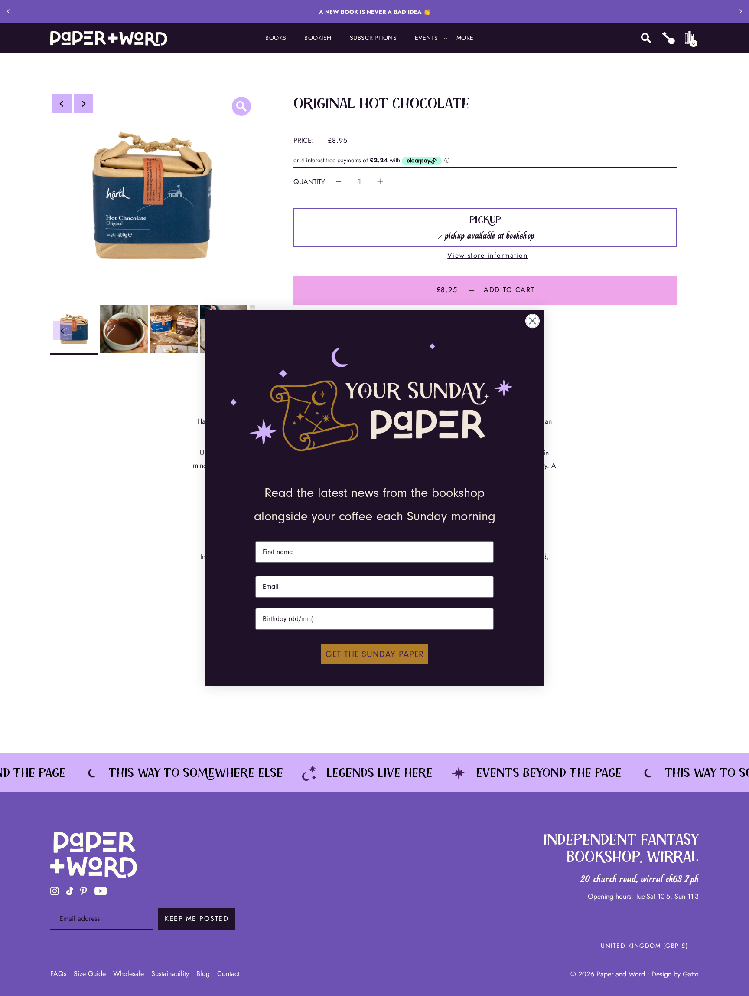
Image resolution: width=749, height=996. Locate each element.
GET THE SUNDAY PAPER (375, 654)
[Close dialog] (532, 321)
